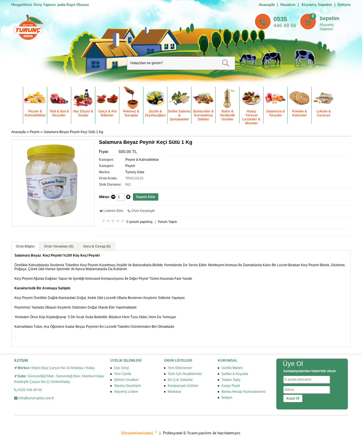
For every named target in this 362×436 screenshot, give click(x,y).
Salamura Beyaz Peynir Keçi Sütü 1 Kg (73, 132)
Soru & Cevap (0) (97, 246)
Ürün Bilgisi (25, 246)
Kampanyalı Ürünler (183, 386)
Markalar (174, 392)
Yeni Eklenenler (180, 368)
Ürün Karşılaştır (143, 211)
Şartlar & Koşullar (234, 374)
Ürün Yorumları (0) (59, 246)
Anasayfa (267, 5)
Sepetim (329, 18)
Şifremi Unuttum (126, 380)
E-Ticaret (191, 433)
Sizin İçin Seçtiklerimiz (185, 374)
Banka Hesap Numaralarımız (243, 392)
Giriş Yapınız (44, 5)
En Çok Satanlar (180, 380)
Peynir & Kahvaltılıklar (142, 160)
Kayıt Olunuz (77, 5)
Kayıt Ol (292, 398)
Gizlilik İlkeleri (232, 368)
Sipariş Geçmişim (127, 386)
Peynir (35, 132)
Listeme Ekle (113, 211)
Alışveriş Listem (126, 392)
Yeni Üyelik (122, 374)
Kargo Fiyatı (230, 386)
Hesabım (288, 5)
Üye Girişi (121, 368)
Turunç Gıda (134, 172)
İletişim (344, 5)
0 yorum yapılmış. (139, 222)
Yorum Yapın (167, 222)
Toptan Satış (230, 380)
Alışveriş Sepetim (327, 27)
